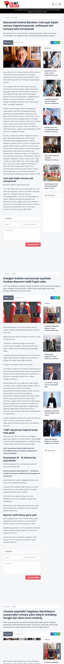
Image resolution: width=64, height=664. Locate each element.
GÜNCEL (14, 274)
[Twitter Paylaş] (55, 42)
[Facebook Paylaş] (52, 42)
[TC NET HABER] (11, 4)
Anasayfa (7, 17)
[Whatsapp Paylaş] (58, 42)
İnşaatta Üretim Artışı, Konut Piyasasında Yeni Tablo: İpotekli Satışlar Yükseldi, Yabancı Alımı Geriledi (37, 11)
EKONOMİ (14, 17)
